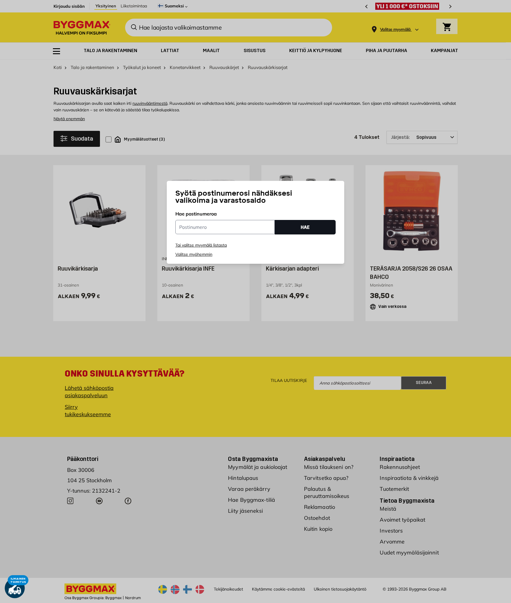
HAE (305, 227)
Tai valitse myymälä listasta (201, 245)
